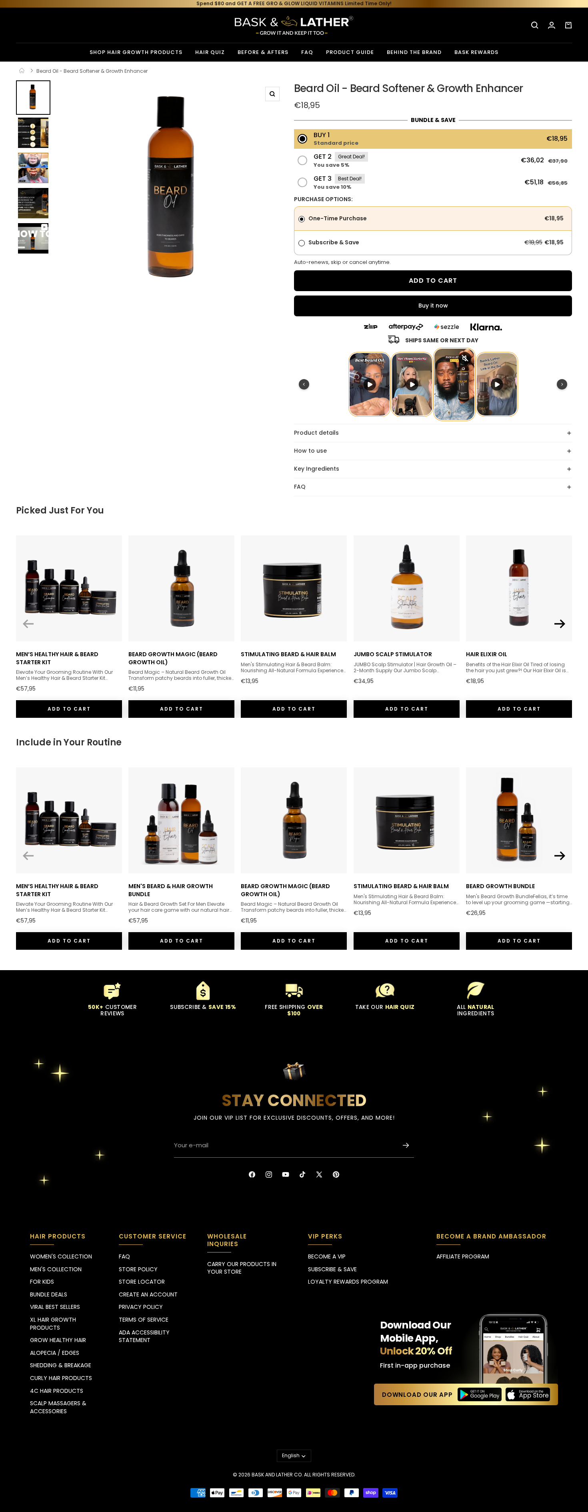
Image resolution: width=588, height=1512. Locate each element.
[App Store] (528, 1394)
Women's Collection (61, 1256)
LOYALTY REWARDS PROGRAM (348, 1282)
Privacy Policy (141, 1307)
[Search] (534, 25)
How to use (310, 451)
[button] (433, 139)
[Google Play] (480, 1394)
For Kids (42, 1282)
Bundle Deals (48, 1294)
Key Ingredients (316, 469)
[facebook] (252, 1174)
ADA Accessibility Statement (144, 1336)
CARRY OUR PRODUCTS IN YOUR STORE (241, 1268)
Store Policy (138, 1269)
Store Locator (142, 1282)
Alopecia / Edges (54, 1353)
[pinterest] (336, 1174)
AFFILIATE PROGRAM (462, 1256)
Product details (316, 433)
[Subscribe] (406, 1145)
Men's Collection (56, 1269)
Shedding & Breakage (60, 1365)
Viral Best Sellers (55, 1307)
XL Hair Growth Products (53, 1324)
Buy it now (433, 306)
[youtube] (286, 1174)
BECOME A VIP (327, 1256)
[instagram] (269, 1174)
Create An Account (148, 1294)
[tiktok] (302, 1174)
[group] (33, 98)
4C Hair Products (56, 1391)
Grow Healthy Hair (58, 1340)
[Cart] (568, 25)
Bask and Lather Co (277, 1474)
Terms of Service (143, 1320)
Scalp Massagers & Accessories (58, 1407)
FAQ (300, 487)
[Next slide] (560, 624)
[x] (319, 1174)
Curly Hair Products (61, 1378)
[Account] (551, 25)
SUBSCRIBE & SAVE (332, 1269)
